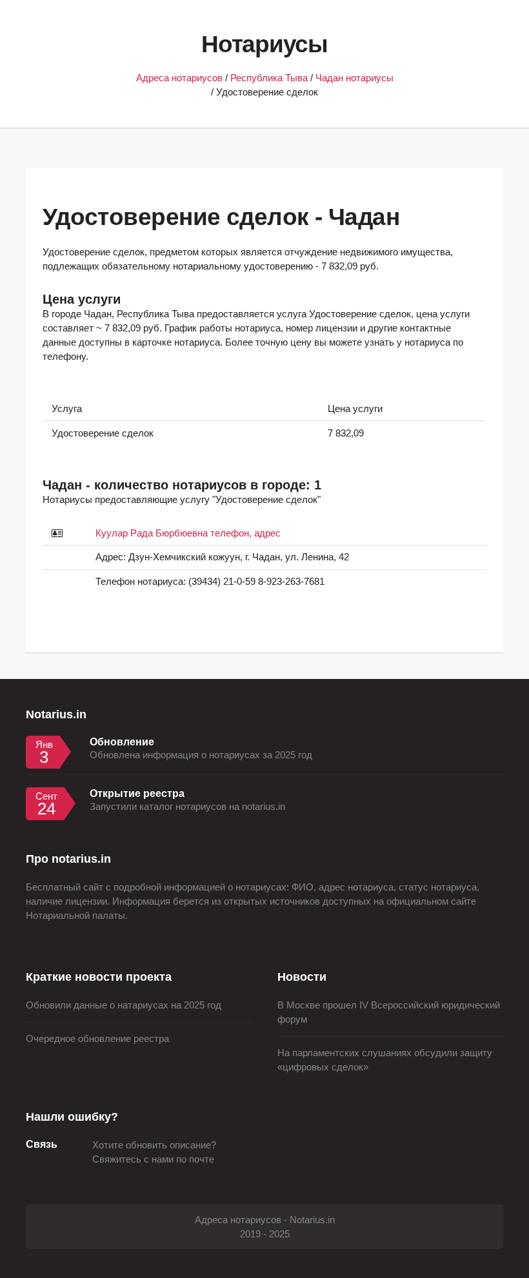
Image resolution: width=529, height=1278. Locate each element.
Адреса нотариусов (179, 78)
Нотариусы (264, 44)
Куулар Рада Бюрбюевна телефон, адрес (188, 533)
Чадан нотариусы (354, 78)
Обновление (122, 741)
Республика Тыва (269, 78)
